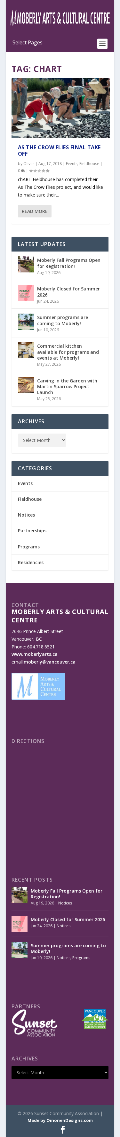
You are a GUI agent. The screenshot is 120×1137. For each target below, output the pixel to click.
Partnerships (32, 530)
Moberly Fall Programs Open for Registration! (68, 263)
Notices (26, 515)
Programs (29, 547)
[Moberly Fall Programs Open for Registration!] (26, 264)
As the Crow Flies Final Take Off (59, 151)
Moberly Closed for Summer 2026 (68, 292)
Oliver (28, 163)
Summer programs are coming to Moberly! (62, 320)
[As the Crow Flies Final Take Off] (61, 108)
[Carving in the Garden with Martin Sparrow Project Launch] (26, 385)
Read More (35, 211)
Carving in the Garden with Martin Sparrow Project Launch (67, 386)
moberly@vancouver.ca (50, 662)
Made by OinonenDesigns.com (60, 1120)
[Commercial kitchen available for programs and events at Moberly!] (26, 350)
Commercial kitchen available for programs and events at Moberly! (68, 352)
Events (71, 163)
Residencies (31, 562)
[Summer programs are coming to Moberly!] (26, 322)
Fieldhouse (89, 163)
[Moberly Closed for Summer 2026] (26, 293)
